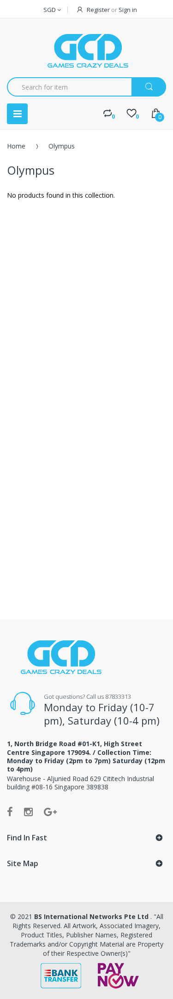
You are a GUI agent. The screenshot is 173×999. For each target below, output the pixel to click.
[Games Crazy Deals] (87, 50)
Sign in (128, 10)
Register (98, 10)
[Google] (50, 811)
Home (16, 146)
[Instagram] (28, 811)
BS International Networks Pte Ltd (92, 916)
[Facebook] (10, 811)
